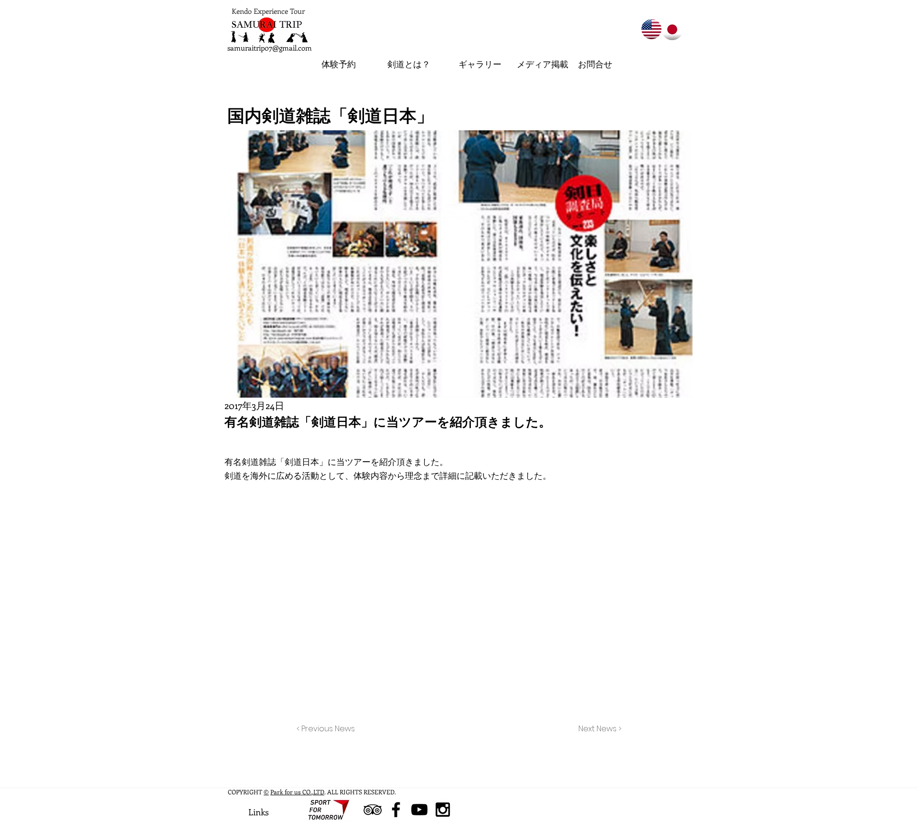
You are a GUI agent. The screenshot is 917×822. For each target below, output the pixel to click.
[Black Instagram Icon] (443, 810)
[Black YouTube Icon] (419, 810)
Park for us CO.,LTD (297, 792)
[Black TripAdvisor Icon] (373, 810)
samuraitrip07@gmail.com (269, 48)
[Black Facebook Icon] (396, 810)
